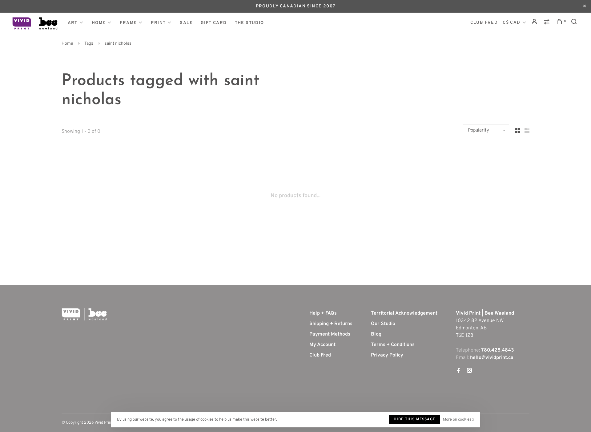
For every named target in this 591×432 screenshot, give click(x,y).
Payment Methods (329, 334)
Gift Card (214, 23)
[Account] (535, 23)
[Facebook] (458, 371)
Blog (376, 334)
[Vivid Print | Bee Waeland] (84, 314)
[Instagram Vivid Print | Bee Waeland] (469, 371)
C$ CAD (512, 22)
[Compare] (547, 23)
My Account (322, 345)
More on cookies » (458, 419)
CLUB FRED (484, 22)
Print (158, 23)
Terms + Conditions (393, 345)
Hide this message (414, 419)
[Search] (575, 23)
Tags (88, 43)
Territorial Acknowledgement (404, 313)
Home (99, 23)
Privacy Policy (387, 355)
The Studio (249, 23)
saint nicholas (118, 43)
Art (73, 23)
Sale (186, 23)
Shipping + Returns (330, 324)
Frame (128, 23)
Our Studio (383, 324)
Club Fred (320, 355)
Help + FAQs (323, 313)
